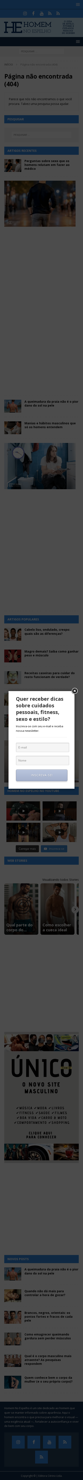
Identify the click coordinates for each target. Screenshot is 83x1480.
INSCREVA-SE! (42, 775)
